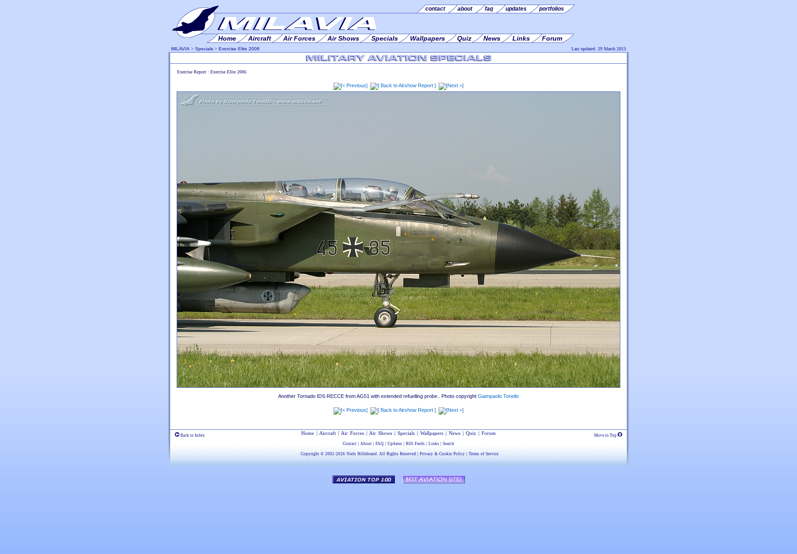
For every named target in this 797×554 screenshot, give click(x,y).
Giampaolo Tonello (498, 396)
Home (307, 433)
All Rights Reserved (397, 454)
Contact (350, 443)
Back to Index (192, 435)
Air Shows (380, 433)
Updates (394, 443)
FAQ (379, 443)
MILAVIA (180, 48)
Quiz (471, 433)
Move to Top (606, 435)
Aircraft (327, 433)
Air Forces (352, 433)
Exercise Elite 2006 (239, 48)
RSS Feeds (415, 443)
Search (448, 443)
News (454, 433)
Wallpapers (431, 433)
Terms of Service (484, 454)
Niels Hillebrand (361, 454)
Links (433, 443)
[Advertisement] (398, 514)
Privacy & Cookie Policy (442, 454)
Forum (489, 433)
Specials (204, 48)
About (366, 443)
